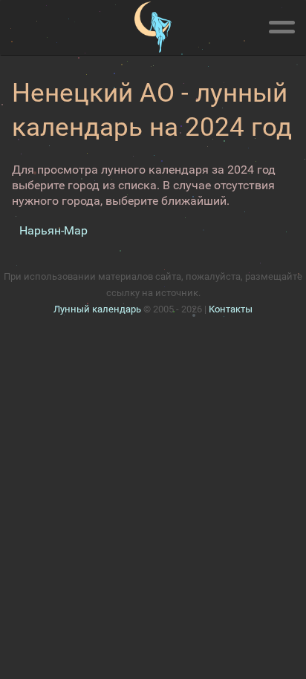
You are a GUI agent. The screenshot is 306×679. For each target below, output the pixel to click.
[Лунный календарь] (153, 27)
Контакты (231, 309)
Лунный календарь (97, 309)
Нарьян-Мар (53, 230)
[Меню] (281, 24)
